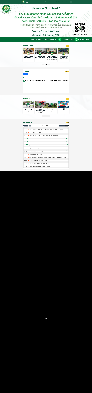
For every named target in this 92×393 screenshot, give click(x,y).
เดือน (60, 125)
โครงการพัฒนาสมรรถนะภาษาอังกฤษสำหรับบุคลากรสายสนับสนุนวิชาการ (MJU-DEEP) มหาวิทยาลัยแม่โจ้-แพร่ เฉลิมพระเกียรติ (44, 131)
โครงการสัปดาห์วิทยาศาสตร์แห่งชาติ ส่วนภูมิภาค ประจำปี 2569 (36, 151)
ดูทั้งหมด (68, 45)
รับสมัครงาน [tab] (29, 74)
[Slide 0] (42, 41)
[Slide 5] (49, 41)
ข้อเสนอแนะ (67, 1)
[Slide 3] (46, 41)
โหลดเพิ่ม (45, 64)
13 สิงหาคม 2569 (26, 150)
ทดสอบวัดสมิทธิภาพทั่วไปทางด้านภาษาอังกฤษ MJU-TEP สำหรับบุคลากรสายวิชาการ (39, 164)
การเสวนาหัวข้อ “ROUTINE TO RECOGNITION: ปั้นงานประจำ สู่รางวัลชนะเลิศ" (38, 142)
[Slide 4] (47, 41)
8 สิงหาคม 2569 (26, 138)
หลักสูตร (39, 1)
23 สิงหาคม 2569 (26, 167)
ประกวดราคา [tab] (33, 74)
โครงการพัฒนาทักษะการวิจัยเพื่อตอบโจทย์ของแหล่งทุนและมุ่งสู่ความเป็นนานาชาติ (39, 160)
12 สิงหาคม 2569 (26, 144)
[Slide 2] (45, 41)
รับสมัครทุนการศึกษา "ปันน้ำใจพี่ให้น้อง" (30, 77)
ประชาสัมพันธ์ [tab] (25, 74)
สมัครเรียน (45, 1)
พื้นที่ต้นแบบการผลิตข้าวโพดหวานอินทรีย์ (52, 109)
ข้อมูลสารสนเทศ (51, 1)
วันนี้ (29, 125)
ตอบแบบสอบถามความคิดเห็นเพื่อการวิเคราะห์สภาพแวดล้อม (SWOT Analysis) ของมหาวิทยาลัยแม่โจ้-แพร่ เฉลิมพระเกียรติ (43, 135)
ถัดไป (27, 125)
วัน (64, 125)
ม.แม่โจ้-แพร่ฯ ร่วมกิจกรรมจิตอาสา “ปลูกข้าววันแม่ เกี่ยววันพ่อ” (63, 57)
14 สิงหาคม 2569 (26, 153)
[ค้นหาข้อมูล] (71, 1)
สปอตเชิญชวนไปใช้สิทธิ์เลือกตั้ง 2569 (63, 109)
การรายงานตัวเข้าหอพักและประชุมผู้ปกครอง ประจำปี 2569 (28, 109)
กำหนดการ (67, 125)
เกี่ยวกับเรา (34, 1)
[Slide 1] (44, 41)
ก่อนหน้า (25, 125)
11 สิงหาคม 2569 (26, 141)
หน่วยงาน (63, 1)
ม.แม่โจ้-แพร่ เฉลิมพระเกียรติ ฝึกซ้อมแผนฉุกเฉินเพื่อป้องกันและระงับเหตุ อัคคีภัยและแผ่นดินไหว (40, 109)
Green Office (57, 1)
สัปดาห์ (62, 125)
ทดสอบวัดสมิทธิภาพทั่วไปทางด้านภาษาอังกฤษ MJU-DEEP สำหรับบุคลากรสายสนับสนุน (39, 166)
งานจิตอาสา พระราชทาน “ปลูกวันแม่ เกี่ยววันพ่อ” (35, 148)
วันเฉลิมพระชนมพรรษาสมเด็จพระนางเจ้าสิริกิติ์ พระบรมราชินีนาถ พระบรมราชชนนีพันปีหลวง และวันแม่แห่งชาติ (42, 145)
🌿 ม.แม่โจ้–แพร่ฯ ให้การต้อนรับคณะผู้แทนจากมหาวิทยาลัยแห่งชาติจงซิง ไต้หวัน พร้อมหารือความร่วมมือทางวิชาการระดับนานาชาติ (40, 58)
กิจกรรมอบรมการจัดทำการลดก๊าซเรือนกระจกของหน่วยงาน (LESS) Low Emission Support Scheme (41, 156)
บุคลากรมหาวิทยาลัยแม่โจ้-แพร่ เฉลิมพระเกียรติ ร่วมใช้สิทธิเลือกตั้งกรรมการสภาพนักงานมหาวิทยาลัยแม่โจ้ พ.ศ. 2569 (28, 58)
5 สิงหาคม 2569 (26, 128)
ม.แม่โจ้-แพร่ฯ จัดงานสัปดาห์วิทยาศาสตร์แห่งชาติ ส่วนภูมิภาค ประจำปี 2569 (52, 57)
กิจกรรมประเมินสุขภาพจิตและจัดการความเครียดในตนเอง (36, 132)
